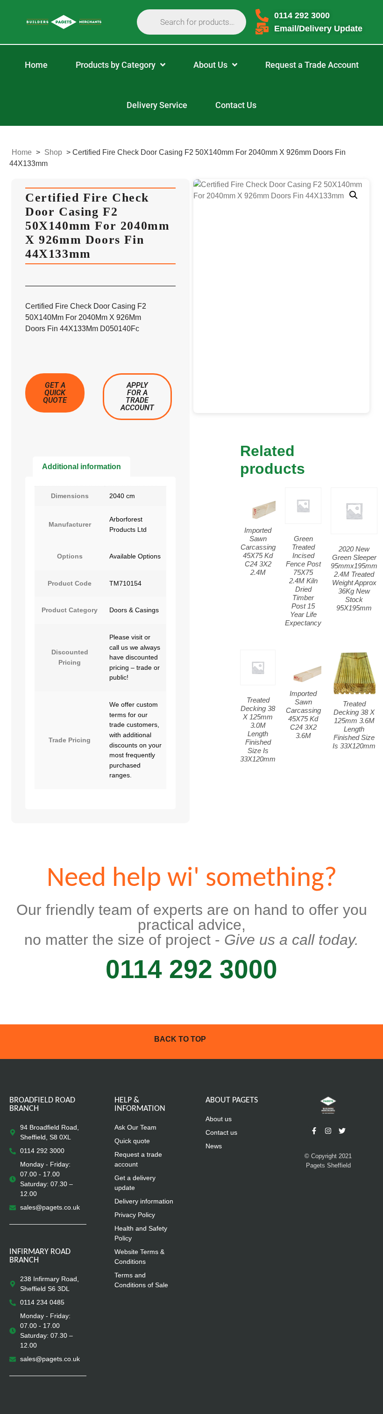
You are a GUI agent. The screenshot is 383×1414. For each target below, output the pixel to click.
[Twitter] (342, 1131)
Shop (53, 152)
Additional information (81, 467)
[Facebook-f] (314, 1131)
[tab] (81, 467)
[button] (353, 195)
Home (22, 152)
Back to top (180, 1039)
